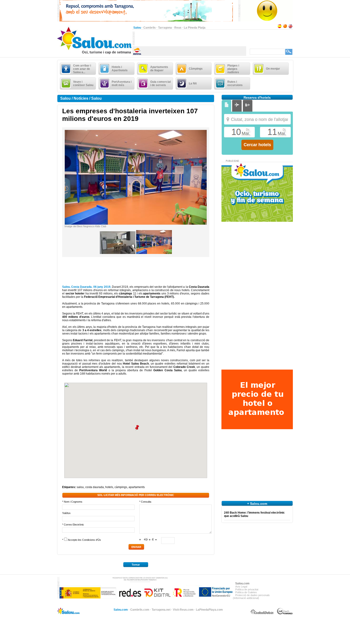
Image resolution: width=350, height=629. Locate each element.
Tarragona (165, 27)
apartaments (137, 487)
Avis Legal (241, 586)
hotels (109, 487)
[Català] (285, 27)
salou (80, 487)
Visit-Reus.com (183, 609)
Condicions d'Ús (91, 539)
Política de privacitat (246, 589)
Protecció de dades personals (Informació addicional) (251, 596)
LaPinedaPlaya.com (209, 609)
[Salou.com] (94, 49)
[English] (290, 27)
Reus (177, 27)
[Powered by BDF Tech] (285, 613)
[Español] (279, 27)
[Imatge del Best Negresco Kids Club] (136, 223)
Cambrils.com (139, 609)
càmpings (121, 487)
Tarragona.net (161, 609)
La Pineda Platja (194, 27)
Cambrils (149, 27)
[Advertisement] (190, 38)
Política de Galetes (246, 592)
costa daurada (94, 487)
